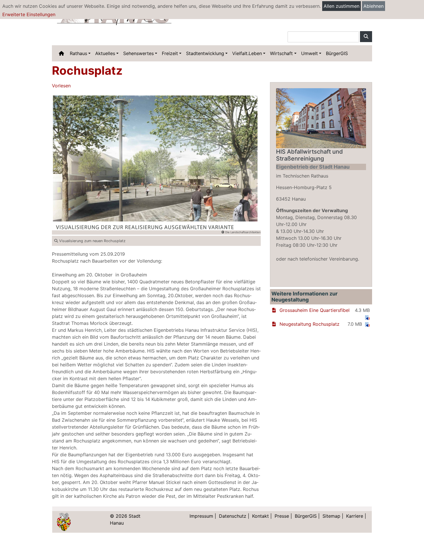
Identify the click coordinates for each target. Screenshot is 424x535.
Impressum (201, 516)
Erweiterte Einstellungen (28, 14)
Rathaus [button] (78, 53)
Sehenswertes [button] (138, 53)
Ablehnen (373, 6)
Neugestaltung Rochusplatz (309, 324)
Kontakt (260, 516)
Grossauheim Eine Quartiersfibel (314, 310)
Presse (282, 516)
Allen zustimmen (341, 6)
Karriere (354, 516)
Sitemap (331, 516)
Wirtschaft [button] (281, 53)
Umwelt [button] (309, 53)
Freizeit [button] (170, 53)
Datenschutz (232, 516)
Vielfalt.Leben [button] (247, 53)
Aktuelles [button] (105, 53)
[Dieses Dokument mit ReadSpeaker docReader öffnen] (367, 317)
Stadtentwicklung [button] (205, 53)
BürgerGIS (337, 53)
